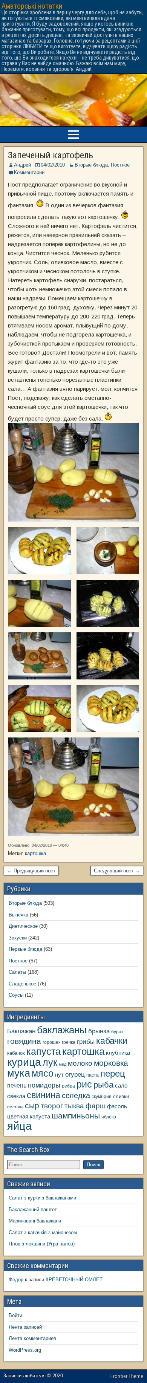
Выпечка (18, 915)
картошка (35, 853)
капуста (43, 1051)
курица (24, 1062)
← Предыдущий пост (31, 871)
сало (121, 1086)
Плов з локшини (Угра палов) (42, 1244)
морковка (111, 1063)
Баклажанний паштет (33, 1209)
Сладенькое (22, 984)
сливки (121, 1096)
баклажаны (62, 1030)
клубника (118, 1053)
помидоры (44, 1085)
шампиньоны (76, 1115)
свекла (16, 1096)
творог (52, 1106)
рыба (103, 1084)
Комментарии (29, 172)
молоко (80, 1063)
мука (18, 1073)
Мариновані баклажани (35, 1221)
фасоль (117, 1106)
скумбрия (102, 1096)
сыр (32, 1105)
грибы (86, 1041)
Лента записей (25, 1327)
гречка (68, 1042)
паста (92, 1074)
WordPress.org (25, 1350)
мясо (43, 1073)
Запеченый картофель (50, 155)
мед (62, 1064)
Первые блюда (25, 949)
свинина (43, 1095)
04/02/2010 (53, 165)
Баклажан (21, 1031)
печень (16, 1085)
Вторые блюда (91, 165)
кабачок (16, 1053)
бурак (117, 1031)
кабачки (111, 1041)
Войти (15, 1315)
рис (84, 1084)
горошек (51, 1042)
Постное (120, 165)
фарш (96, 1106)
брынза (99, 1031)
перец (112, 1074)
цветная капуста (28, 1117)
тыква (74, 1106)
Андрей (22, 165)
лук (50, 1062)
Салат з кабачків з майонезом (43, 1232)
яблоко (108, 1116)
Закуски (18, 938)
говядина (24, 1041)
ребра (68, 1085)
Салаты (17, 972)
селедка (76, 1095)
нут (59, 1075)
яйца (19, 1126)
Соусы (16, 995)
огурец (75, 1074)
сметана (15, 1107)
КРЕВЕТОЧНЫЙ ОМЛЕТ (74, 1279)
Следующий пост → (117, 871)
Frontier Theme (126, 1376)
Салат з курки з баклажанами (42, 1198)
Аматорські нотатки (32, 6)
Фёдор (16, 1279)
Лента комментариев (32, 1338)
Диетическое (23, 926)
